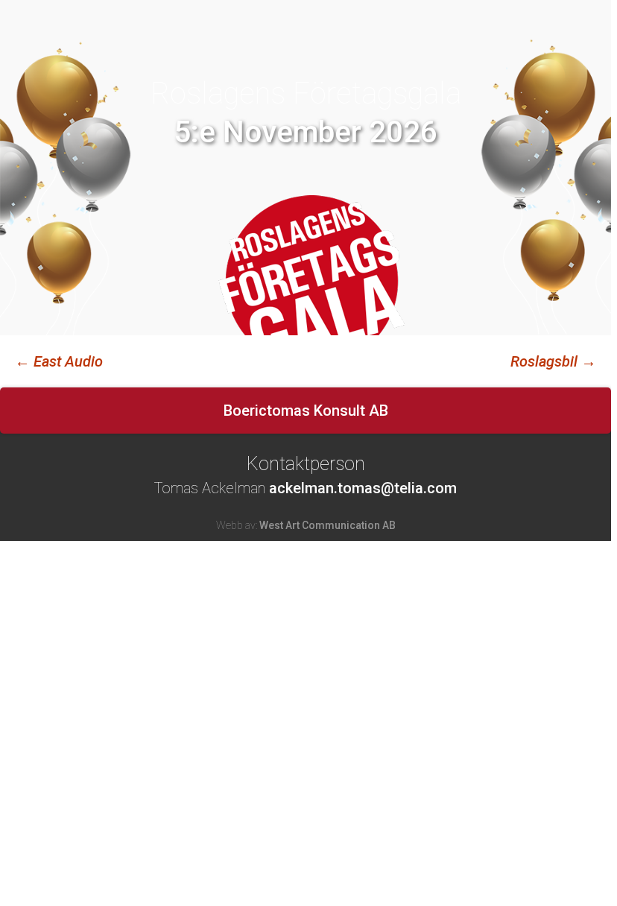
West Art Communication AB (327, 525)
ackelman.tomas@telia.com (363, 488)
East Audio (59, 361)
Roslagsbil (553, 361)
